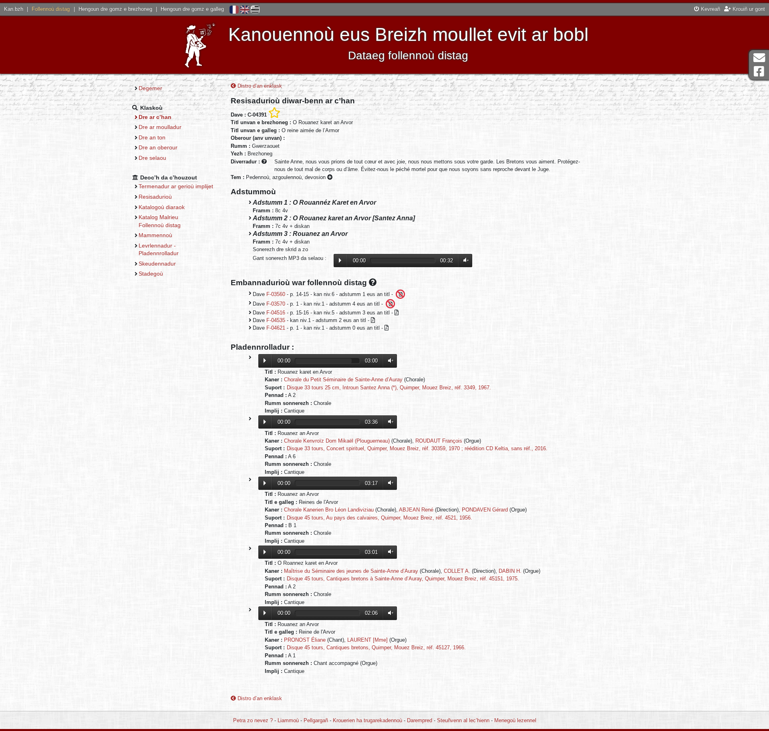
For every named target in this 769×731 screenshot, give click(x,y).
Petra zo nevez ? (253, 720)
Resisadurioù (155, 196)
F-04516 (275, 313)
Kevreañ (709, 9)
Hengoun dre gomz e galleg (192, 9)
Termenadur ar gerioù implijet (176, 186)
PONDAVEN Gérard (485, 510)
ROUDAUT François (438, 441)
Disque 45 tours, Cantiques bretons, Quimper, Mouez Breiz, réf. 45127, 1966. (376, 647)
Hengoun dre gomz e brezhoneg (115, 9)
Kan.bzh (13, 9)
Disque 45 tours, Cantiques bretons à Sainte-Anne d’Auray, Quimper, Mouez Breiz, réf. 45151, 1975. (403, 579)
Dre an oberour (158, 147)
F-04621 (275, 328)
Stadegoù (151, 273)
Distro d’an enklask (259, 86)
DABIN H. (510, 571)
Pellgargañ (316, 720)
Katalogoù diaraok (162, 207)
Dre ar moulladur (160, 127)
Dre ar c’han (155, 117)
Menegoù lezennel (515, 720)
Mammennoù (155, 235)
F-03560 (275, 294)
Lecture (340, 260)
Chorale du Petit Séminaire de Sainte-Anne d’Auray (343, 380)
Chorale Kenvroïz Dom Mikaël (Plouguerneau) (337, 441)
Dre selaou (152, 158)
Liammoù (288, 720)
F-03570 (275, 303)
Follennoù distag (51, 9)
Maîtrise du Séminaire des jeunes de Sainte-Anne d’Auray (351, 571)
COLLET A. (457, 571)
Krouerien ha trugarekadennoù (367, 720)
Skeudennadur (157, 263)
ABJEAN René (416, 510)
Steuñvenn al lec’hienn (463, 720)
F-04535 (275, 320)
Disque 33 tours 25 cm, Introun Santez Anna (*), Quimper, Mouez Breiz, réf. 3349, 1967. (389, 388)
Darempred (419, 720)
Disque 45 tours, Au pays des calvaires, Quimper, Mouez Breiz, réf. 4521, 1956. (379, 518)
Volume (464, 261)
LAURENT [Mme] (367, 640)
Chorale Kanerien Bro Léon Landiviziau (329, 510)
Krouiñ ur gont (748, 9)
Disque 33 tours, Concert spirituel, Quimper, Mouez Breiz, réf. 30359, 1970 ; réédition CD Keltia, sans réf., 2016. (417, 448)
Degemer (150, 88)
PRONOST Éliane (305, 640)
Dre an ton (152, 137)
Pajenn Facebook (759, 71)
